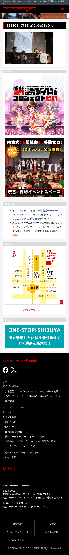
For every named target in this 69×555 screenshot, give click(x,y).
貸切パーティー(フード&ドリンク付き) (24, 436)
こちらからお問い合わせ (29, 218)
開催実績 (9, 401)
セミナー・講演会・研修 (43, 441)
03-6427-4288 (17, 497)
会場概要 (9, 391)
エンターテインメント (16, 446)
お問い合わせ (9, 422)
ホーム (6, 381)
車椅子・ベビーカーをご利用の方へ (21, 452)
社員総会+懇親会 (13, 431)
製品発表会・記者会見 (16, 441)
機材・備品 (52, 391)
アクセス (7, 412)
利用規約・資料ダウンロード (43, 396)
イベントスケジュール (14, 407)
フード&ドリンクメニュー (30, 391)
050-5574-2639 (18, 506)
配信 (33, 446)
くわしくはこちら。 (52, 230)
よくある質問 (9, 457)
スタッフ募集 (9, 417)
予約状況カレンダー (15, 396)
